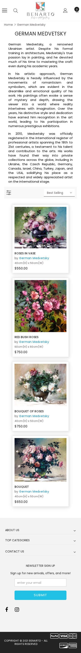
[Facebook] (6, 609)
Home (8, 25)
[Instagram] (17, 609)
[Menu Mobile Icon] (4, 10)
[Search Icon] (16, 10)
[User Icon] (65, 10)
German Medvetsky (31, 25)
